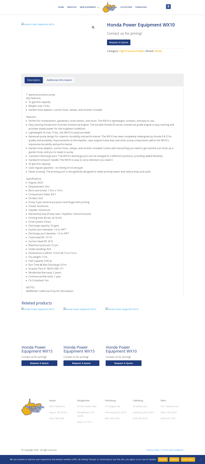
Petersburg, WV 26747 (116, 412)
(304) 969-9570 (140, 418)
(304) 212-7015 (84, 422)
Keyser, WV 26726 (58, 412)
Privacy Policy (153, 450)
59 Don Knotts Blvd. (87, 406)
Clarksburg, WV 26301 (143, 412)
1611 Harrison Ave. (170, 406)
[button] (93, 27)
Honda (158, 51)
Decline (174, 459)
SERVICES (72, 7)
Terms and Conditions (173, 450)
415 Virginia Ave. (113, 406)
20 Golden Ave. (140, 406)
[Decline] (201, 459)
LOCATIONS (126, 7)
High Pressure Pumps (131, 51)
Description (33, 80)
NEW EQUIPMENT (88, 7)
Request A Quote (118, 42)
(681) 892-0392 (112, 418)
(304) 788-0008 (56, 418)
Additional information (59, 80)
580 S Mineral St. (57, 406)
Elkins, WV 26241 (169, 412)
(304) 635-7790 (168, 418)
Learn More (188, 459)
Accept (162, 459)
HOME (61, 7)
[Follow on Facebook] (168, 6)
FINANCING (141, 7)
